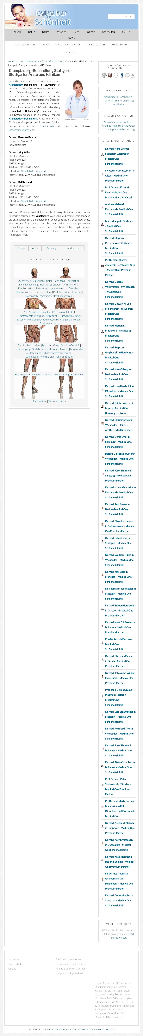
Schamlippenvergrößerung (57, 352)
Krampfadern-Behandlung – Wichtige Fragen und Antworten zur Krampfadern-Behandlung (118, 125)
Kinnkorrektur (25, 288)
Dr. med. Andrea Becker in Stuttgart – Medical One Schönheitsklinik (119, 900)
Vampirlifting (47, 295)
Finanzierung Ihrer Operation (71, 968)
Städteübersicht (46, 126)
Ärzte (35, 248)
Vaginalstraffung (64, 356)
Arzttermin (73, 248)
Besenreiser (21, 374)
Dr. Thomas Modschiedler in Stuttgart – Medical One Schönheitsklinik (120, 593)
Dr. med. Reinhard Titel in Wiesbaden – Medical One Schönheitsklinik (119, 733)
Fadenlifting (72, 280)
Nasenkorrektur (24, 292)
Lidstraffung (41, 288)
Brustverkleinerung (27, 319)
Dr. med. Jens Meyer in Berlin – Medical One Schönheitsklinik (117, 509)
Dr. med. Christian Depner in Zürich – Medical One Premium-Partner (119, 661)
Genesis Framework (82, 1029)
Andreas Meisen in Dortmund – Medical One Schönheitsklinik (119, 209)
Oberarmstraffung (49, 323)
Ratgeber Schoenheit (59, 1029)
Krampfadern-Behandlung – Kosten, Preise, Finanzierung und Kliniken (118, 100)
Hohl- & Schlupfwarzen (68, 319)
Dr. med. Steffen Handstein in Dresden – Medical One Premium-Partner (119, 610)
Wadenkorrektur (57, 401)
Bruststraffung (49, 315)
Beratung (52, 248)
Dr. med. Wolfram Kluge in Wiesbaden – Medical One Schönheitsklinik (119, 559)
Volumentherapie (64, 295)
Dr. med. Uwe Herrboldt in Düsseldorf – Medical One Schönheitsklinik (119, 391)
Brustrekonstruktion (29, 315)
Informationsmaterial (20, 129)
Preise (21, 248)
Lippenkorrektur (58, 288)
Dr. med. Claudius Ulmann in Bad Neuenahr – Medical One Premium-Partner (119, 526)
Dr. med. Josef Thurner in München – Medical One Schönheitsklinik (118, 750)
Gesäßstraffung (40, 349)
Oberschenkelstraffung (57, 374)
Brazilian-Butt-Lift (70, 345)
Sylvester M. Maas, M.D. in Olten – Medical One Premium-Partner (119, 175)
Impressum (14, 959)
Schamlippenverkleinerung (40, 356)
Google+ (12, 968)
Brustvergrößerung (69, 315)
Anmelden (110, 1029)
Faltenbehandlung (29, 284)
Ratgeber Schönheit (41, 16)
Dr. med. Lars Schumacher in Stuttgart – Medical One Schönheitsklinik (120, 716)
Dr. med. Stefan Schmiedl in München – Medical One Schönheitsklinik (120, 767)
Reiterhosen (77, 374)
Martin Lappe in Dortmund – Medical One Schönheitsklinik (119, 226)
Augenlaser (24, 280)
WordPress (98, 1029)
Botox (49, 280)
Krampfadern (16, 84)
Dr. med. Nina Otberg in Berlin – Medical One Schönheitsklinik (118, 374)
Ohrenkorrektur (43, 292)
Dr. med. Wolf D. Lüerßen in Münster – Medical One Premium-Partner (120, 627)
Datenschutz (15, 963)
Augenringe (38, 280)
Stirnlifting (76, 292)
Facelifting (59, 280)
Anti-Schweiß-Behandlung (38, 312)
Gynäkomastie (47, 319)
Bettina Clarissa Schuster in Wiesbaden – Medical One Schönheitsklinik (120, 458)
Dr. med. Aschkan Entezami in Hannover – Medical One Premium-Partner (120, 827)
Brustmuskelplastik (63, 312)
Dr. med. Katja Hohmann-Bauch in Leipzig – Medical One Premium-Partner (119, 861)
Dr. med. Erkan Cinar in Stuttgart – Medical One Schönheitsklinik (118, 543)
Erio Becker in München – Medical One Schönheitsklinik (119, 644)
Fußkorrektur (40, 401)
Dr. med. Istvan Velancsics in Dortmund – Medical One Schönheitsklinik (120, 492)
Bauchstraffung (50, 345)
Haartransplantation (51, 284)
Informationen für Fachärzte (71, 963)
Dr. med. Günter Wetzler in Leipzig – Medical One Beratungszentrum (119, 408)
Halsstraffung (71, 284)
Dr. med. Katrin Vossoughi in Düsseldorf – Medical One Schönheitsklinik (119, 844)
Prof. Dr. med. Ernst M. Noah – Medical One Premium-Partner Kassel (118, 192)
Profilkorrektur (61, 292)
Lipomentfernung (59, 349)
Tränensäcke (32, 295)
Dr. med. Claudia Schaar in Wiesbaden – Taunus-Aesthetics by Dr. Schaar (119, 424)
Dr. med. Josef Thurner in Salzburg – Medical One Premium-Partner (118, 475)
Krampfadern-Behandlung (23, 118)
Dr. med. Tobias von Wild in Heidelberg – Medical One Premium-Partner (119, 677)
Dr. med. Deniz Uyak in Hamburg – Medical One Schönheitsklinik (118, 441)
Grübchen (74, 288)
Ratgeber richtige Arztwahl (70, 973)
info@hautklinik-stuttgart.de (32, 170)
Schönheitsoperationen (68, 959)
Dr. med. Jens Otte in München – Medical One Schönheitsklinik (118, 576)
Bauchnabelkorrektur (29, 345)
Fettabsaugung (22, 349)
